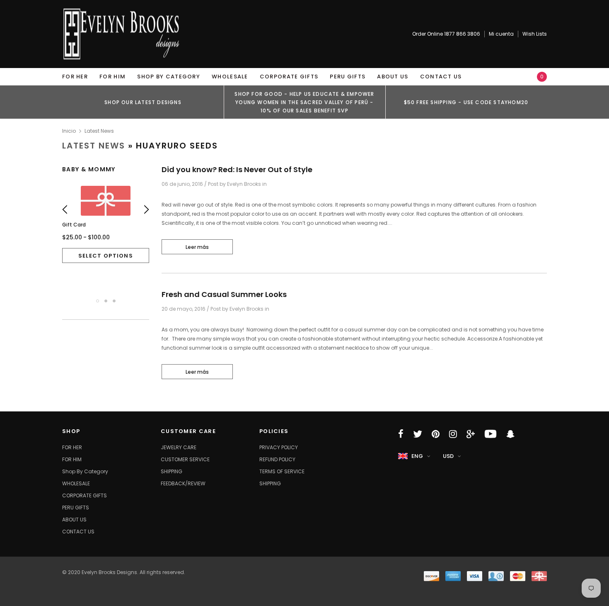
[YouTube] (490, 433)
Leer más (197, 247)
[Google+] (470, 433)
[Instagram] (453, 433)
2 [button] (105, 300)
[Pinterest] (436, 433)
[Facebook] (401, 433)
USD (448, 456)
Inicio (69, 130)
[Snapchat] (510, 433)
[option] (143, 102)
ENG (417, 456)
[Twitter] (417, 433)
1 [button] (97, 300)
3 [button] (114, 300)
